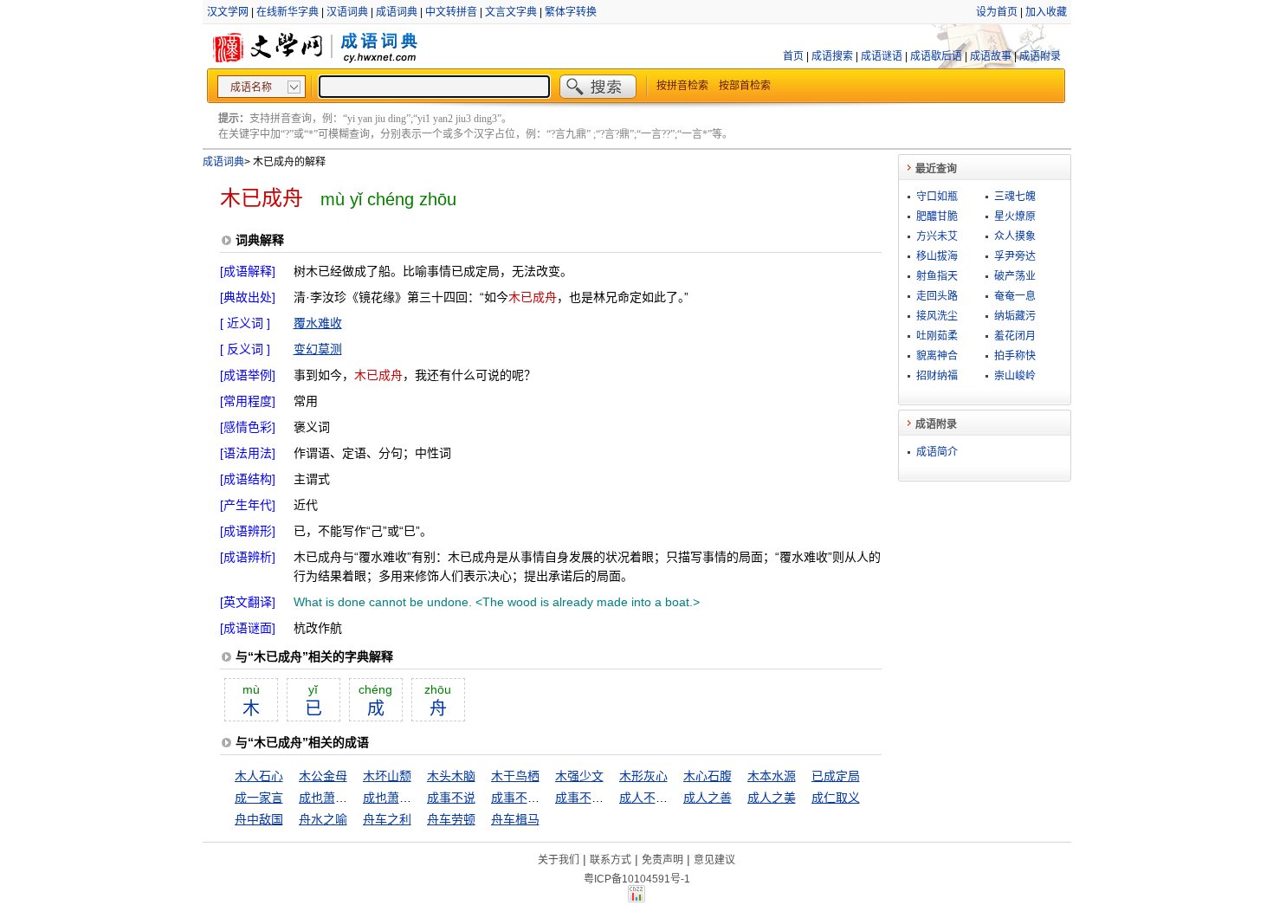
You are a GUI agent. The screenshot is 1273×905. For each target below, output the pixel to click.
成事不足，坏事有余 (545, 798)
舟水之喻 (323, 819)
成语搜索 (832, 56)
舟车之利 (387, 819)
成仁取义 (835, 798)
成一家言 (259, 798)
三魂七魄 (1015, 197)
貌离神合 (937, 356)
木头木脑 (451, 776)
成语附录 (1040, 56)
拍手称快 (1015, 356)
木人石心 (259, 776)
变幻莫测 (318, 349)
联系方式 (610, 860)
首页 (793, 56)
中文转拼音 (451, 12)
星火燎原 (1015, 216)
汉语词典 (347, 12)
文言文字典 (511, 12)
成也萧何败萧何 (341, 798)
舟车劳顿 (451, 819)
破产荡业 (1015, 276)
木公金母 (323, 776)
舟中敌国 (259, 819)
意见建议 (714, 860)
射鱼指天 (937, 276)
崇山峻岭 (1015, 376)
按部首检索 (745, 86)
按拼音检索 (682, 86)
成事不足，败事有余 (609, 798)
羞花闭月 (1015, 336)
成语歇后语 (936, 56)
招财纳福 (937, 376)
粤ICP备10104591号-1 (637, 879)
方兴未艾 (937, 236)
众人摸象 (1015, 236)
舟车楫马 (515, 819)
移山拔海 (937, 256)
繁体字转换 (571, 12)
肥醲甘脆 (937, 216)
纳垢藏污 (1015, 316)
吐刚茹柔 (937, 336)
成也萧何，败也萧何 (417, 798)
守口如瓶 (937, 197)
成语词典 (396, 12)
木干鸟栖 (515, 776)
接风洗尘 (937, 316)
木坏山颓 (387, 776)
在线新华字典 (287, 12)
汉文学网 (228, 12)
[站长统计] (636, 898)
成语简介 (937, 452)
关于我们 (558, 860)
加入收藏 (1046, 12)
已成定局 (835, 776)
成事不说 (451, 798)
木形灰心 (643, 776)
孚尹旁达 (1015, 256)
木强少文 (579, 776)
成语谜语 (881, 56)
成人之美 (771, 798)
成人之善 (707, 798)
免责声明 (662, 860)
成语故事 (990, 56)
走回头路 (937, 296)
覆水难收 (318, 323)
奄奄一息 (1015, 296)
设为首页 (997, 12)
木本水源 (771, 776)
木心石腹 (707, 776)
